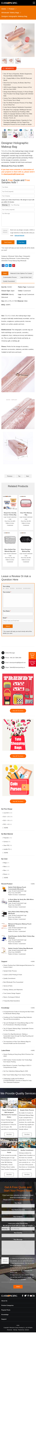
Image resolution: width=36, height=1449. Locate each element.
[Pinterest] (28, 1295)
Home (3, 9)
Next (27, 476)
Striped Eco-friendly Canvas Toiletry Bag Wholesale (10, 514)
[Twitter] (25, 1295)
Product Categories (7, 1305)
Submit (8, 626)
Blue (6, 870)
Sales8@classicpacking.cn (17, 667)
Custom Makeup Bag (22, 258)
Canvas (6, 841)
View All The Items (18, 710)
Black (6, 866)
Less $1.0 (7, 813)
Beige (6, 862)
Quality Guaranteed (9, 281)
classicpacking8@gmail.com (13, 174)
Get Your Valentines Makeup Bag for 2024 (15, 1071)
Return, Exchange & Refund (11, 997)
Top (19, 476)
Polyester (7, 837)
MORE (6, 827)
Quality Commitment (9, 978)
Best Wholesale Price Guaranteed (13, 982)
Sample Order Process (10, 971)
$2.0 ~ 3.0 (7, 820)
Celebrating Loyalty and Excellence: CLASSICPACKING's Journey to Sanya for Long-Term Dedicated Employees (17, 1080)
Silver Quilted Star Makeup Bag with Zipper (10, 551)
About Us (4, 1301)
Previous (9, 476)
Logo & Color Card (25, 277)
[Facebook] (22, 1295)
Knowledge (4, 1314)
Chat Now (21, 242)
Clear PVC (7, 845)
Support (3, 1319)
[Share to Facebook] (3, 265)
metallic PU (7, 849)
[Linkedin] (33, 1295)
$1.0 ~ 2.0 (7, 816)
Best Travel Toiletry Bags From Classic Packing (17, 1075)
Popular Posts (5, 1310)
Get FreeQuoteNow (32, 655)
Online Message (10, 653)
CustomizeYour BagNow (32, 663)
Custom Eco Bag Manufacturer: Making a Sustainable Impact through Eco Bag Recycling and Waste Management (18, 1036)
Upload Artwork (5, 231)
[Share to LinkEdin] (10, 265)
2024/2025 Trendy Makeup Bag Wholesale (13, 260)
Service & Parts (7, 986)
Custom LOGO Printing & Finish (12, 974)
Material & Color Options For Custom (21, 273)
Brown (6, 874)
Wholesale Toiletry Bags (10, 13)
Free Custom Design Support (11, 993)
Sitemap (15, 1330)
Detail (5, 273)
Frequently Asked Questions (11, 1001)
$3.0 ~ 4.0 (7, 824)
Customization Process (10, 277)
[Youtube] (31, 1295)
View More (9, 1134)
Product (11, 9)
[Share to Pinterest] (13, 265)
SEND (18, 1286)
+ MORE (32, 884)
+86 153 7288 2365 (15, 657)
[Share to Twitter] (6, 265)
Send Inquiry (8, 242)
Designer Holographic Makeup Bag (14, 16)
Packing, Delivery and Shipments (13, 989)
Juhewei (27, 1330)
